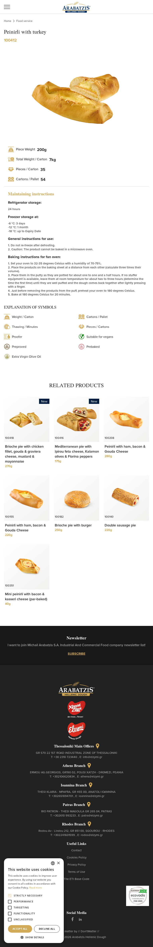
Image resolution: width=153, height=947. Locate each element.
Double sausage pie (120, 525)
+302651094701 (63, 796)
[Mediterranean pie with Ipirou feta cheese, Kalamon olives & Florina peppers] (76, 419)
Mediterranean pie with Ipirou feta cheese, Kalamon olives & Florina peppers (77, 451)
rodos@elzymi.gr (92, 835)
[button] (34, 937)
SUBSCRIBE (76, 653)
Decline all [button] (47, 928)
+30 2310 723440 (66, 757)
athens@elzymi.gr (92, 776)
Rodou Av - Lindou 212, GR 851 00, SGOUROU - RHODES (76, 831)
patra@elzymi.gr (92, 815)
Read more (35, 887)
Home (7, 21)
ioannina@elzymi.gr (91, 796)
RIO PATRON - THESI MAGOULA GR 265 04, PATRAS (76, 811)
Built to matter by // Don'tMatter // (76, 931)
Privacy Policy (77, 864)
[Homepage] (76, 6)
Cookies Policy (76, 857)
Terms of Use (76, 872)
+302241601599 (65, 835)
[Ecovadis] (137, 895)
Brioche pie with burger (73, 525)
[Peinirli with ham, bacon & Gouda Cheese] (126, 419)
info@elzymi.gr (92, 757)
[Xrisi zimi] (76, 709)
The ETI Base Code (76, 879)
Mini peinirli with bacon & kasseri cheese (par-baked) (26, 596)
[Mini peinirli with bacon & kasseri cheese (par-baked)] (26, 566)
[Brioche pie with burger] (76, 498)
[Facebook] (72, 919)
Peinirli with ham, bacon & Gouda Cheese (125, 449)
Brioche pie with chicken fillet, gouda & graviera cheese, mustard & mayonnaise (24, 454)
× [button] (58, 863)
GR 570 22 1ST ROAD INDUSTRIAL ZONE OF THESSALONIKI (76, 753)
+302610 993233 (64, 815)
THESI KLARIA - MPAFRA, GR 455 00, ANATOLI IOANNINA (76, 792)
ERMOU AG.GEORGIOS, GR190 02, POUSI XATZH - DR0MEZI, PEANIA (76, 772)
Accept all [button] (20, 928)
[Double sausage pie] (126, 498)
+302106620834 (64, 776)
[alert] (34, 900)
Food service (24, 21)
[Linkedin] (80, 919)
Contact (76, 850)
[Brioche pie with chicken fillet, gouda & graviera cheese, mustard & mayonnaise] (26, 419)
